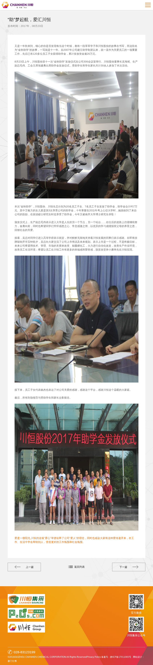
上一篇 (30, 566)
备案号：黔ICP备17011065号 (116, 657)
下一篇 (123, 566)
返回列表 (79, 566)
